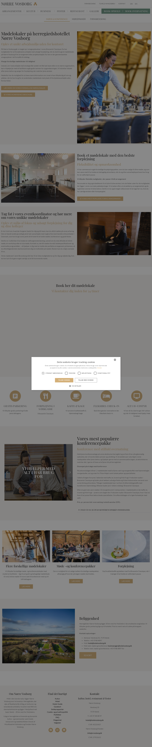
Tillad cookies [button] (64, 380)
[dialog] (76, 373)
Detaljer (99, 368)
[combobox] (115, 360)
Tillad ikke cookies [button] (86, 380)
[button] (76, 386)
